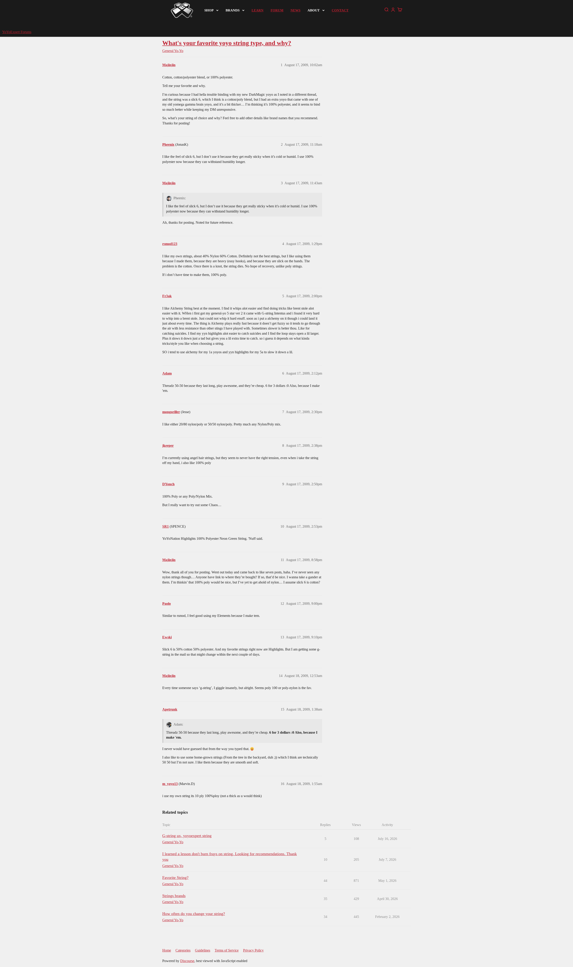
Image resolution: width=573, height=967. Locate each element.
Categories (182, 950)
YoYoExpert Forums (16, 32)
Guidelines (202, 950)
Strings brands (174, 895)
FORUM (277, 10)
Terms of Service (227, 950)
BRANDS (232, 10)
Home (166, 950)
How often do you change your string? (193, 913)
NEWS (295, 10)
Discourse (187, 961)
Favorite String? (175, 877)
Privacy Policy (253, 950)
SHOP (209, 10)
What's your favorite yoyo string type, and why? (226, 42)
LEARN (257, 10)
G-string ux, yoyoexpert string (187, 835)
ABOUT (314, 10)
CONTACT (340, 10)
